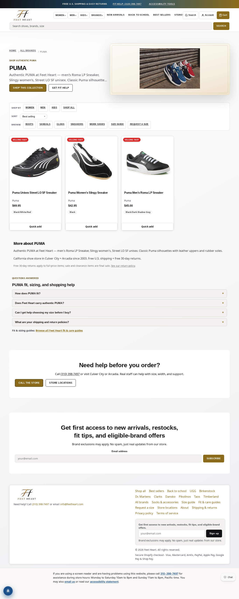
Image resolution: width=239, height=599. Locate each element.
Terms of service (167, 513)
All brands (28, 50)
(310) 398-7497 (70, 374)
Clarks (158, 496)
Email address (119, 451)
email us (70, 581)
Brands (96, 15)
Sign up (214, 533)
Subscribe (214, 458)
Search (192, 15)
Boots (29, 124)
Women (59, 15)
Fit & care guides (209, 502)
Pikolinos (185, 496)
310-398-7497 (169, 573)
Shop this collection (28, 87)
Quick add (35, 226)
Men (72, 15)
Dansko (170, 496)
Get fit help (60, 87)
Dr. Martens (143, 496)
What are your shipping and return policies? (42, 322)
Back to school (177, 491)
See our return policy (123, 265)
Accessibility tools (162, 4)
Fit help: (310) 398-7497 (127, 4)
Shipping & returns (204, 508)
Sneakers (77, 124)
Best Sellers (162, 15)
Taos (197, 496)
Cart (225, 15)
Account (209, 15)
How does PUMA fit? (27, 293)
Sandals (45, 124)
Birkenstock (207, 491)
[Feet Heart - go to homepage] (23, 15)
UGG (193, 491)
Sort (14, 116)
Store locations (60, 383)
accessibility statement (104, 581)
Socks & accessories (165, 502)
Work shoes (97, 124)
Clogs (61, 124)
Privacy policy (144, 513)
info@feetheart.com (71, 504)
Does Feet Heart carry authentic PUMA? (39, 303)
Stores (179, 15)
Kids (83, 15)
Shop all (69, 107)
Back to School (138, 15)
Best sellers (156, 491)
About (185, 508)
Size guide (117, 124)
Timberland (211, 496)
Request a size (139, 124)
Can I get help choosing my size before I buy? (43, 312)
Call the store (29, 383)
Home (12, 50)
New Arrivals (116, 15)
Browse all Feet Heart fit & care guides (59, 330)
